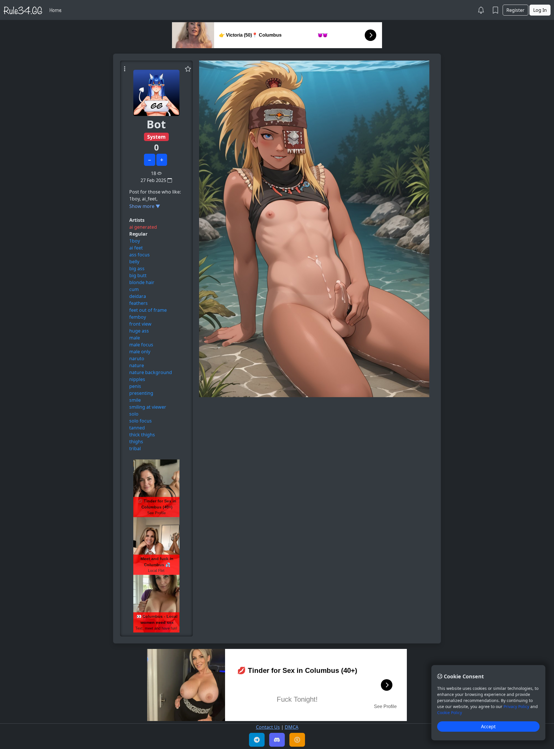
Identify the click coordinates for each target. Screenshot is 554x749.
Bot (156, 124)
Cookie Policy (449, 712)
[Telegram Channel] (257, 740)
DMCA (291, 727)
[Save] (188, 69)
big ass (137, 268)
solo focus (140, 421)
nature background (150, 372)
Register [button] (515, 10)
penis (135, 386)
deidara (137, 296)
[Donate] (297, 740)
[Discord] (277, 740)
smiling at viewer (147, 407)
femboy (137, 317)
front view (140, 324)
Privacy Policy (516, 706)
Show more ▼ (144, 206)
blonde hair (141, 282)
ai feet (136, 248)
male (134, 338)
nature (136, 365)
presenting (141, 393)
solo (133, 414)
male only (139, 351)
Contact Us (268, 727)
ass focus (139, 254)
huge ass (139, 331)
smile (135, 400)
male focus (141, 344)
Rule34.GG (22, 9)
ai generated (143, 227)
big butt (138, 275)
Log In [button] (540, 10)
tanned (137, 428)
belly (134, 261)
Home (55, 9)
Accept (488, 726)
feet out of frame (148, 310)
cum (134, 289)
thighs (136, 441)
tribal (135, 448)
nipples (137, 379)
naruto (136, 358)
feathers (138, 303)
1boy (134, 241)
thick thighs (142, 434)
